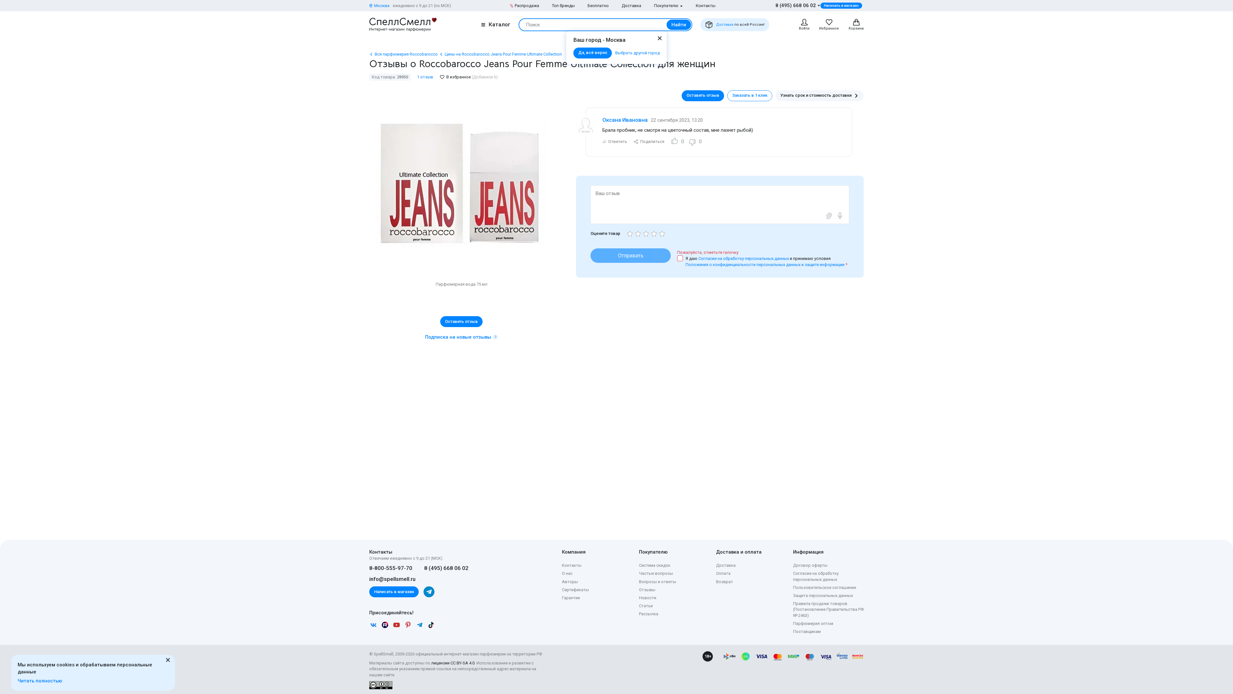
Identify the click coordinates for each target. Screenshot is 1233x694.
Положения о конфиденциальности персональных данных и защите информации (765, 264)
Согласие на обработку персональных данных (744, 258)
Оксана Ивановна (625, 120)
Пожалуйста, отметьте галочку (708, 252)
